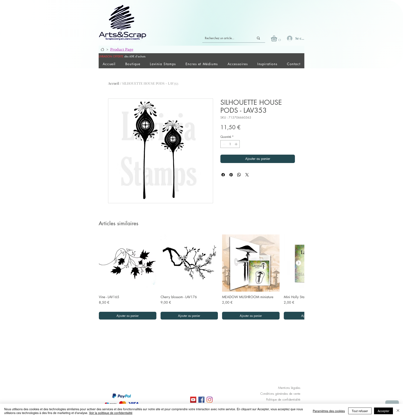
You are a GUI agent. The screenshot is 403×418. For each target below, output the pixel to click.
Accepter (383, 411)
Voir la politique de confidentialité (110, 413)
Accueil (113, 83)
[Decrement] (223, 144)
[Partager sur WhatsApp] (239, 174)
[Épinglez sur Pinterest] (231, 174)
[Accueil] (102, 49)
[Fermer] (397, 411)
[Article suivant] (298, 262)
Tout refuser (360, 411)
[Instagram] (210, 400)
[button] (277, 38)
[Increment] (236, 144)
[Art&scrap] (193, 400)
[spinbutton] (230, 144)
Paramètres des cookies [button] (329, 411)
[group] (201, 277)
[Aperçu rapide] (127, 263)
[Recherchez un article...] (258, 38)
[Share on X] (247, 174)
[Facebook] (201, 400)
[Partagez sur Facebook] (223, 174)
